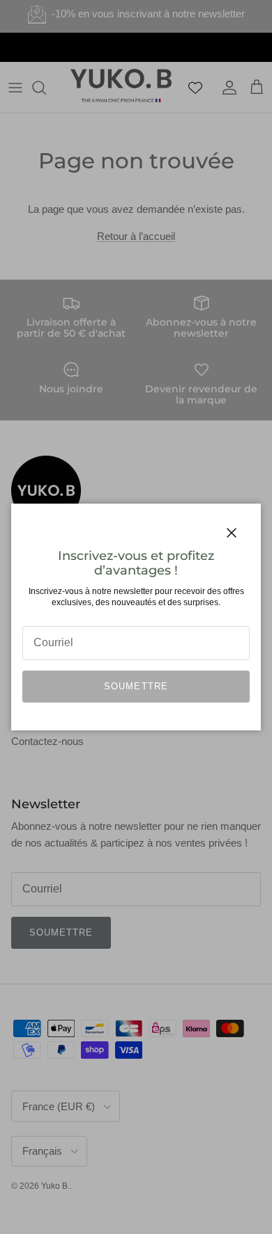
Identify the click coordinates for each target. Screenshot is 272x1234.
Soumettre (135, 686)
